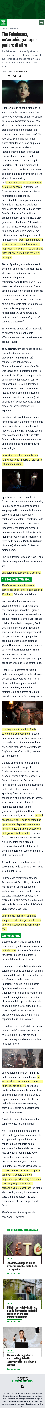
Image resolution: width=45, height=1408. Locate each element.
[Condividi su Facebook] (4, 76)
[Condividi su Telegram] (19, 76)
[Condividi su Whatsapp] (14, 76)
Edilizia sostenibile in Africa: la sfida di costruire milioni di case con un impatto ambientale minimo (22, 1312)
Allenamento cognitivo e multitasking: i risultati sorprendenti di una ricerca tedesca (21, 1360)
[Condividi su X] (9, 76)
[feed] (22, 1386)
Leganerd (4, 29)
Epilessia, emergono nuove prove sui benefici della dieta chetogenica (22, 1266)
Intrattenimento (14, 29)
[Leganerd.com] (3, 22)
